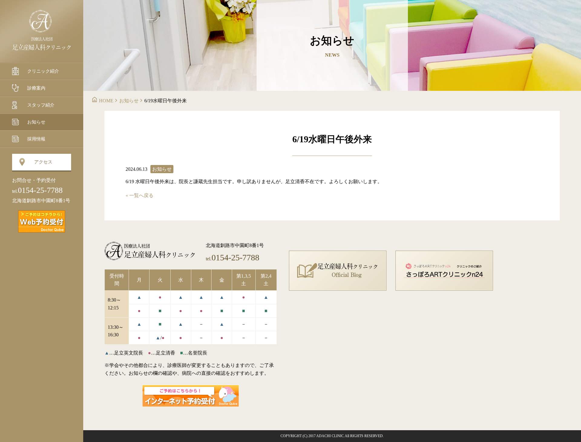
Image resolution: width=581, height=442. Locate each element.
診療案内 (36, 88)
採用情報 (36, 139)
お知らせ (36, 122)
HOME (106, 100)
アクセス (43, 162)
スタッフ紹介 (40, 105)
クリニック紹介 (43, 71)
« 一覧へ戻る (139, 195)
